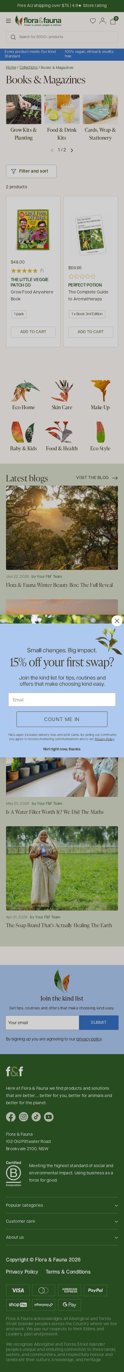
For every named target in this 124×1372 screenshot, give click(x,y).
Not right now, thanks (62, 749)
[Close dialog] (117, 621)
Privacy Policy (104, 739)
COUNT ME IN (62, 719)
